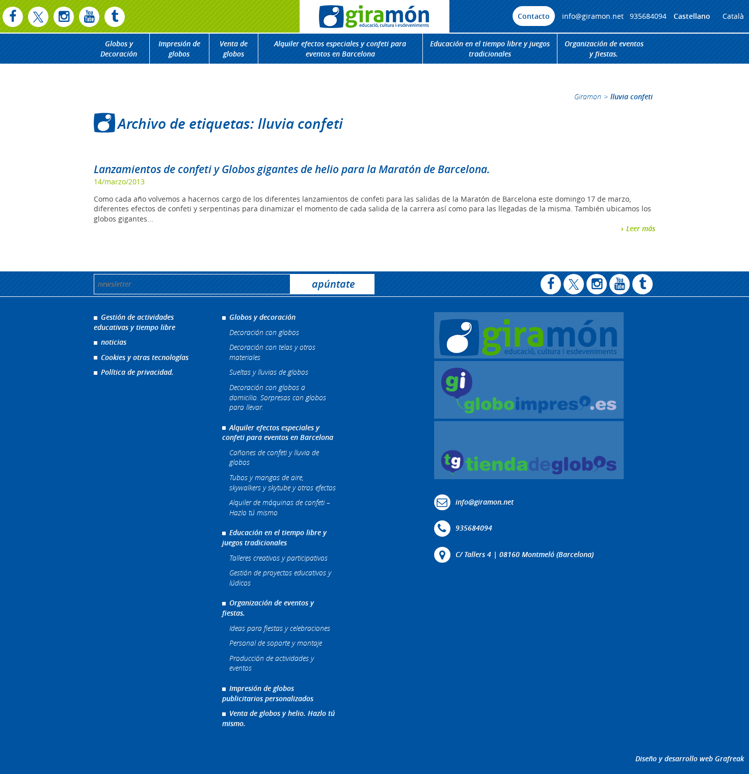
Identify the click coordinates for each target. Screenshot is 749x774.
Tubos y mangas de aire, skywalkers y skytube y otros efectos (282, 482)
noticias (113, 342)
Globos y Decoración (118, 49)
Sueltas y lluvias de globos (268, 372)
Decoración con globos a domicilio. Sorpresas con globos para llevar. (277, 397)
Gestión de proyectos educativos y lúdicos (280, 578)
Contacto (534, 16)
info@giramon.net (593, 16)
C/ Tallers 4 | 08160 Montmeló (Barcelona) (525, 554)
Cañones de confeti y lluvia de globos (274, 457)
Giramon (587, 96)
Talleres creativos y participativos (278, 558)
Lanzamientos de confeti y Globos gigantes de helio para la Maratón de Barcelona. (292, 169)
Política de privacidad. (137, 372)
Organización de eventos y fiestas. (604, 49)
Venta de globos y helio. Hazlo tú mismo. (278, 718)
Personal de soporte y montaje (275, 643)
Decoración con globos (264, 332)
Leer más (640, 228)
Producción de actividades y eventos (271, 663)
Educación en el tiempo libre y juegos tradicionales (490, 49)
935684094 (648, 16)
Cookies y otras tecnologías (145, 357)
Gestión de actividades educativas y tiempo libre (134, 322)
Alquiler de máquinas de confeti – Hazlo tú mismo (279, 507)
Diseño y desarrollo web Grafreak (689, 758)
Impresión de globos (179, 49)
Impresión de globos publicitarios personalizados (267, 693)
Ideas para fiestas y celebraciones (279, 628)
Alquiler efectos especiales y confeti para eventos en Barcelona (340, 49)
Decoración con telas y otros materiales (272, 352)
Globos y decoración (262, 317)
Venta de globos (234, 49)
